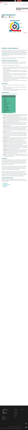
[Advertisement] (10, 198)
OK (26, 427)
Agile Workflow (5, 183)
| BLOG (7, 2)
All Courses (16, 414)
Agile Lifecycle (5, 185)
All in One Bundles (15, 415)
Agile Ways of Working (6, 184)
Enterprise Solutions (15, 409)
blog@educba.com (24, 4)
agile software (5, 53)
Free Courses (16, 411)
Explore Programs (15, 412)
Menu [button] (25, 2)
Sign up (15, 417)
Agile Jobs (4, 186)
